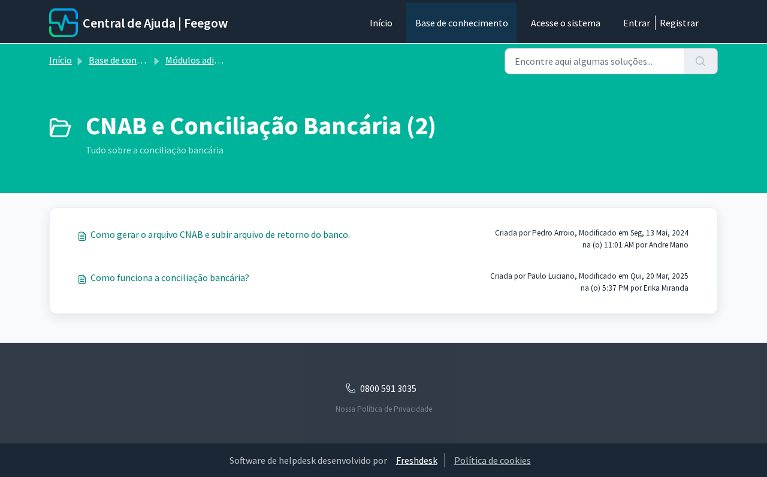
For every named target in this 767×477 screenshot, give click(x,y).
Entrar (636, 23)
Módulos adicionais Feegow (220, 60)
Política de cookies (492, 460)
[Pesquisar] (701, 61)
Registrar (679, 23)
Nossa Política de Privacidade (384, 409)
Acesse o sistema (565, 23)
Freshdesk (416, 460)
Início (381, 23)
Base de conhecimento (461, 23)
